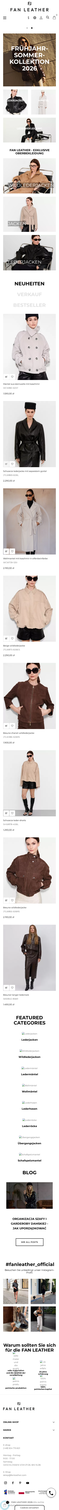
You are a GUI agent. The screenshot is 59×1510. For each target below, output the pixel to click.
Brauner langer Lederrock (16, 995)
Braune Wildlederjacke (14, 907)
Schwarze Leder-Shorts (14, 820)
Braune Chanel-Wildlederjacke (18, 733)
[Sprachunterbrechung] (35, 17)
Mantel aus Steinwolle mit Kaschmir (21, 384)
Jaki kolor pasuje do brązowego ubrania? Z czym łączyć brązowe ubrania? (29, 1226)
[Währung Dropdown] (28, 17)
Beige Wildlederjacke (14, 645)
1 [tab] (27, 28)
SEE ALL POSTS (29, 1242)
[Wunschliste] (12, 726)
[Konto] (41, 17)
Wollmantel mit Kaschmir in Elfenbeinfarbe (25, 558)
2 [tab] (32, 28)
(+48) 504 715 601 (11, 1448)
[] (6, 726)
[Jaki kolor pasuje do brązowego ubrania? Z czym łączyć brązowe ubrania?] (29, 1195)
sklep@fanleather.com (14, 1475)
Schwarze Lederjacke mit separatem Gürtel (25, 471)
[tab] (29, 283)
